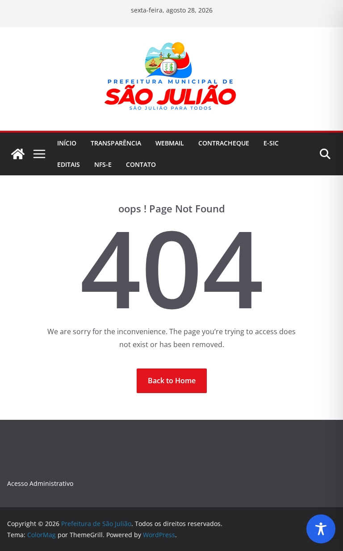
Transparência (116, 143)
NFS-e (103, 164)
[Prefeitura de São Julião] (18, 154)
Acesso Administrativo (40, 483)
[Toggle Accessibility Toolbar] (320, 529)
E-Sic (271, 143)
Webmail (169, 143)
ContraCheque (223, 143)
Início (66, 143)
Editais (68, 164)
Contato (141, 164)
